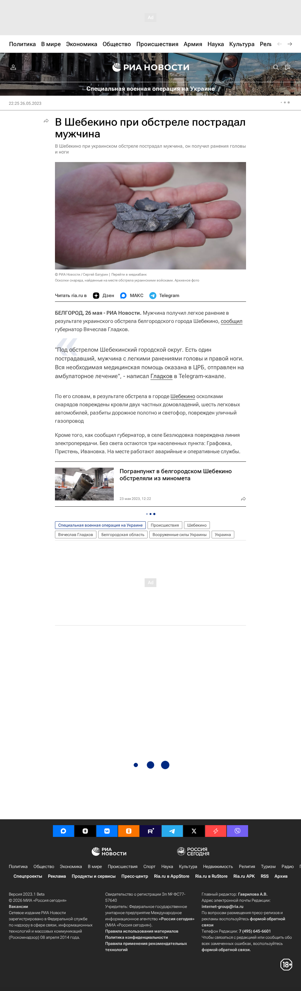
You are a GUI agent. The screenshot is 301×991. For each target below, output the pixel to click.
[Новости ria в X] (194, 831)
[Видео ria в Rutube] (150, 831)
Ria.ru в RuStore (211, 876)
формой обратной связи (226, 949)
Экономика (71, 866)
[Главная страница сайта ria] (150, 67)
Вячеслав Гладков (75, 534)
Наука (167, 866)
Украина (223, 534)
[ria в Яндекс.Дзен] (85, 831)
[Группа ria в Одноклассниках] (128, 831)
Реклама (57, 876)
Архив (281, 876)
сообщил (232, 321)
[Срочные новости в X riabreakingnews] (215, 831)
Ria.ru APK (244, 876)
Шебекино (182, 396)
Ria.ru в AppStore (171, 876)
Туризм (268, 866)
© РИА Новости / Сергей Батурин (81, 274)
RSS (265, 876)
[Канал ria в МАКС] (63, 831)
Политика (18, 866)
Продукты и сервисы (94, 876)
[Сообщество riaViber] (237, 831)
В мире (95, 866)
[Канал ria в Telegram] (172, 831)
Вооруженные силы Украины (180, 534)
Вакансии (18, 906)
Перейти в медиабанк (129, 274)
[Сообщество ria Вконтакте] (107, 831)
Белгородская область (122, 534)
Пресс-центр (134, 876)
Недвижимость (218, 866)
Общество (44, 866)
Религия (247, 866)
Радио (288, 866)
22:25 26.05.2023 (25, 103)
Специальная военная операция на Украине (100, 525)
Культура (188, 866)
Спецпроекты (28, 876)
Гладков (161, 376)
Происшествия (165, 525)
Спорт (149, 866)
